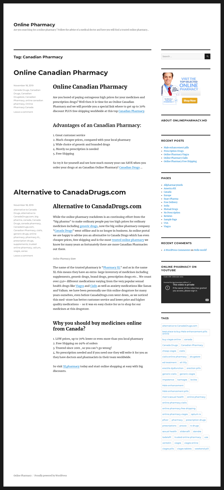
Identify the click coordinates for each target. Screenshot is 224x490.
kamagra (182, 379)
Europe (167, 195)
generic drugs (89, 226)
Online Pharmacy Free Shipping (180, 161)
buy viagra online (171, 339)
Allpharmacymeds (173, 185)
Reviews (168, 216)
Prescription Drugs (174, 151)
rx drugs (194, 425)
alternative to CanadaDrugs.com (179, 325)
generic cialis (169, 374)
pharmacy (177, 420)
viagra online (191, 443)
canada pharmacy (31, 223)
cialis (39, 230)
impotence (168, 379)
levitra (193, 379)
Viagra (80, 285)
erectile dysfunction (172, 368)
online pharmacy (196, 397)
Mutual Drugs (171, 209)
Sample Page (170, 219)
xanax (24, 251)
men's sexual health (173, 397)
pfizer (165, 420)
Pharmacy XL (111, 267)
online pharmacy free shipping (178, 408)
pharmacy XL (33, 237)
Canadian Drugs (129, 167)
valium (37, 247)
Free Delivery (170, 202)
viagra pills (168, 448)
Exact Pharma (171, 198)
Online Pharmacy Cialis (176, 158)
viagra (17, 251)
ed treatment (169, 362)
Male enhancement (172, 385)
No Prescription (172, 212)
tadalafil (166, 437)
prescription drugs (23, 240)
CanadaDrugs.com (24, 227)
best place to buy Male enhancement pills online (184, 332)
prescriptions (169, 425)
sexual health (169, 431)
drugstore (195, 356)
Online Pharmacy (34, 24)
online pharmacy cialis (174, 402)
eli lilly (183, 362)
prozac (183, 425)
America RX (170, 188)
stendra (197, 431)
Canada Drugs (21, 90)
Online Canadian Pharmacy (61, 72)
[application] (185, 289)
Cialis (93, 285)
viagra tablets (184, 448)
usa (206, 437)
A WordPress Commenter (177, 250)
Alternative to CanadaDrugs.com (70, 192)
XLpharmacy (71, 366)
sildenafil (185, 431)
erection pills (194, 368)
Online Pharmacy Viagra (176, 154)
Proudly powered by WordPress (50, 475)
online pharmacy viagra (175, 414)
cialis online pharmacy (174, 356)
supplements (21, 244)
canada (27, 220)
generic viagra (187, 374)
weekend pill (202, 448)
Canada (167, 192)
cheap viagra (169, 351)
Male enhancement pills (176, 147)
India (166, 205)
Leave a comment (23, 112)
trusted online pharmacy (128, 239)
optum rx (196, 414)
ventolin (166, 443)
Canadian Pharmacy (131, 111)
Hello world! (200, 250)
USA (166, 223)
